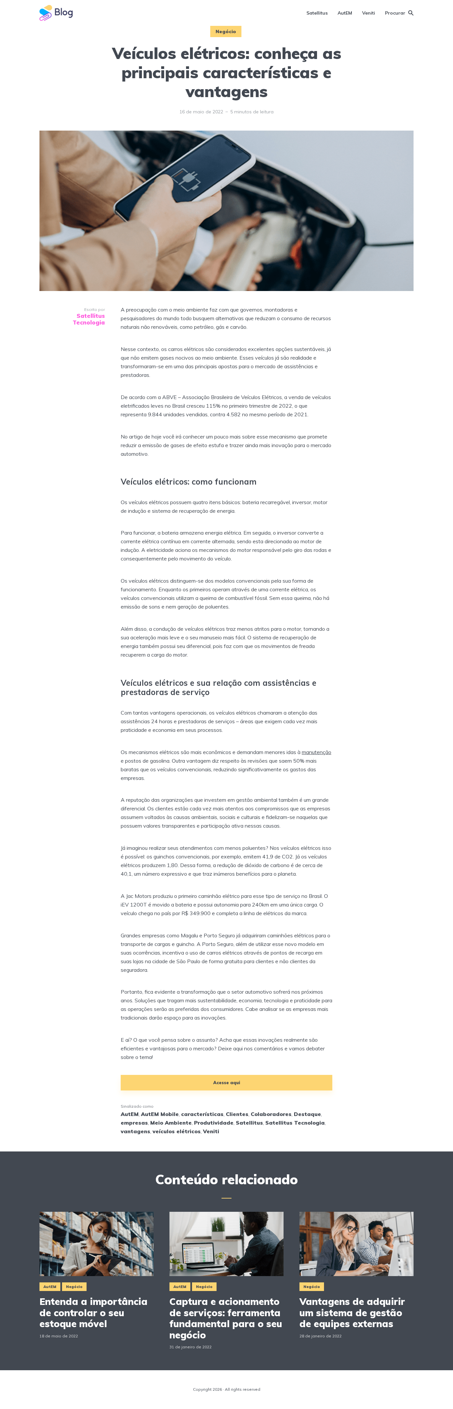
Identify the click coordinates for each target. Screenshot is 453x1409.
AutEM (345, 13)
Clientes (237, 1114)
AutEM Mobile (160, 1114)
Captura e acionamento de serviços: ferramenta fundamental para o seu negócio (225, 1318)
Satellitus (317, 13)
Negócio (226, 31)
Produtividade (213, 1122)
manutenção (316, 752)
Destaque (307, 1114)
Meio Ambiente (171, 1122)
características (202, 1114)
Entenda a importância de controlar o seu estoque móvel (93, 1312)
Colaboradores (271, 1114)
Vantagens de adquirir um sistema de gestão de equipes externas (352, 1312)
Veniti (368, 13)
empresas (134, 1122)
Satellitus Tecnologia (295, 1122)
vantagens (135, 1131)
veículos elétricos (177, 1131)
